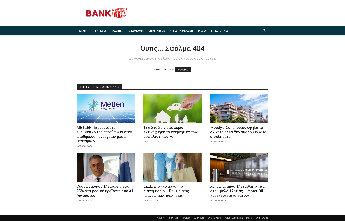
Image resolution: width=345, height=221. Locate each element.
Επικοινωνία (219, 30)
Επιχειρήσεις (157, 30)
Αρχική (83, 30)
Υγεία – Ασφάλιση (181, 30)
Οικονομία (136, 30)
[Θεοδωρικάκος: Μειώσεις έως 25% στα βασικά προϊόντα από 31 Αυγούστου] (106, 167)
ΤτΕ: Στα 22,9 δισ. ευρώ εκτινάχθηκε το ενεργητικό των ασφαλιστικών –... (170, 132)
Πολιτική (117, 30)
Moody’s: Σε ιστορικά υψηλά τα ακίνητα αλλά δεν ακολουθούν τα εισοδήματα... (238, 132)
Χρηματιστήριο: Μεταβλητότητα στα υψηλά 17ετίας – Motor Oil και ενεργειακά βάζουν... (237, 191)
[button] (264, 31)
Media (202, 30)
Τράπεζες (99, 30)
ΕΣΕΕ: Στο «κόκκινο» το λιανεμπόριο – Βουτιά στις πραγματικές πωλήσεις (166, 191)
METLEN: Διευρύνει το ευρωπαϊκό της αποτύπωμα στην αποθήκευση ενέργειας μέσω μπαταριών (104, 134)
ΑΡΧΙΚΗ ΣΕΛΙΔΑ (183, 70)
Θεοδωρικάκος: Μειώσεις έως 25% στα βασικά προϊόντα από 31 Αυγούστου (105, 191)
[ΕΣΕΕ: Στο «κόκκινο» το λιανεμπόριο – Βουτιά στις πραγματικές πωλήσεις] (172, 167)
